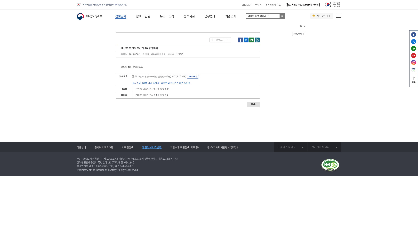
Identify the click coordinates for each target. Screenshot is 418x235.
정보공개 (120, 16)
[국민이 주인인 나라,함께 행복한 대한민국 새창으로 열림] (303, 6)
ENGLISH (246, 4)
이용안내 (81, 147)
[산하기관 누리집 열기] (324, 147)
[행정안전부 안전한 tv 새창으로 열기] (413, 70)
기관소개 (230, 16)
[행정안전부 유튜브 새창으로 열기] (413, 57)
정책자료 (189, 16)
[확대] (212, 40)
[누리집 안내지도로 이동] (338, 16)
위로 (414, 82)
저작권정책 (127, 147)
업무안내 (210, 16)
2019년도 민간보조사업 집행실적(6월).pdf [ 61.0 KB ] (160, 76)
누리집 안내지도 (273, 4)
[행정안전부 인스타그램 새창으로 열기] (413, 63)
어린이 (258, 4)
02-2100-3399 (105, 166)
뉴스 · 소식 (167, 16)
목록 (253, 104)
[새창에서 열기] (330, 165)
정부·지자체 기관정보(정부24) (223, 147)
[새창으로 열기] (241, 41)
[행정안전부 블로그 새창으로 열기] (413, 50)
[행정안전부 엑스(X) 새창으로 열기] (413, 43)
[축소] (228, 40)
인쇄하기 (300, 33)
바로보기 (193, 76)
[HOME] (300, 26)
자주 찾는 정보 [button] (323, 16)
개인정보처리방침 (152, 147)
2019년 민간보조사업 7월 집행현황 (152, 88)
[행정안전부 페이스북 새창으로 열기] (413, 36)
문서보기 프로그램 (104, 147)
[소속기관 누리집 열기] (290, 147)
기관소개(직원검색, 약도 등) (184, 147)
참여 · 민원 (143, 16)
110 (109, 162)
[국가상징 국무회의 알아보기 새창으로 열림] (332, 6)
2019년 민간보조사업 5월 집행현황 (152, 95)
